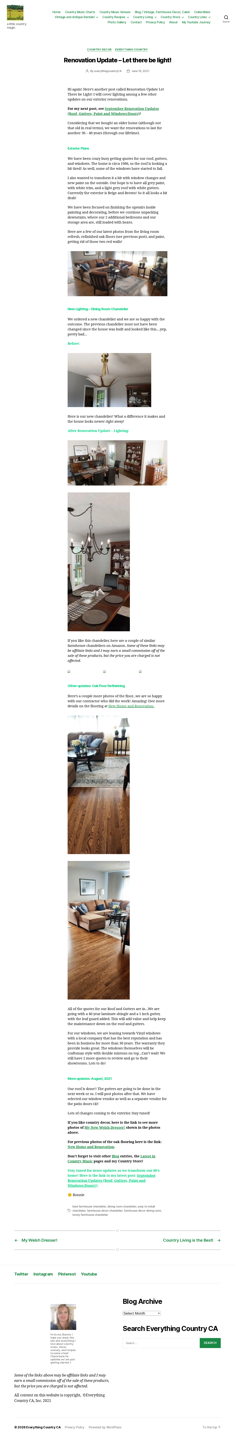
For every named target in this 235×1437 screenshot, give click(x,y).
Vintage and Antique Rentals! (75, 17)
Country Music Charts (80, 12)
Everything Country (131, 49)
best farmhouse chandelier (89, 1206)
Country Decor (99, 49)
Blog (115, 1156)
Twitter (21, 1274)
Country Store (170, 17)
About (173, 22)
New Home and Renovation (91, 1147)
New (112, 706)
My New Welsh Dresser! (104, 1127)
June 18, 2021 (140, 71)
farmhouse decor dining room (142, 1210)
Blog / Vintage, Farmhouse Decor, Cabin (162, 12)
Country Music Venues (115, 12)
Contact (136, 22)
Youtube (89, 1274)
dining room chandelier (122, 1206)
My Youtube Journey (196, 22)
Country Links (197, 17)
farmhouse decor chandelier (104, 1210)
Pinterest (67, 1274)
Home (56, 12)
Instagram (43, 1274)
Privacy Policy (155, 22)
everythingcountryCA (108, 71)
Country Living (143, 17)
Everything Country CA (43, 1427)
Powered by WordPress (105, 1427)
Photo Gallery (117, 22)
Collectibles (202, 12)
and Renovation (140, 706)
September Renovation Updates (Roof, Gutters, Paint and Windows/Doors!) (112, 1180)
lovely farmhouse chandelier (90, 1214)
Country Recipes (113, 17)
